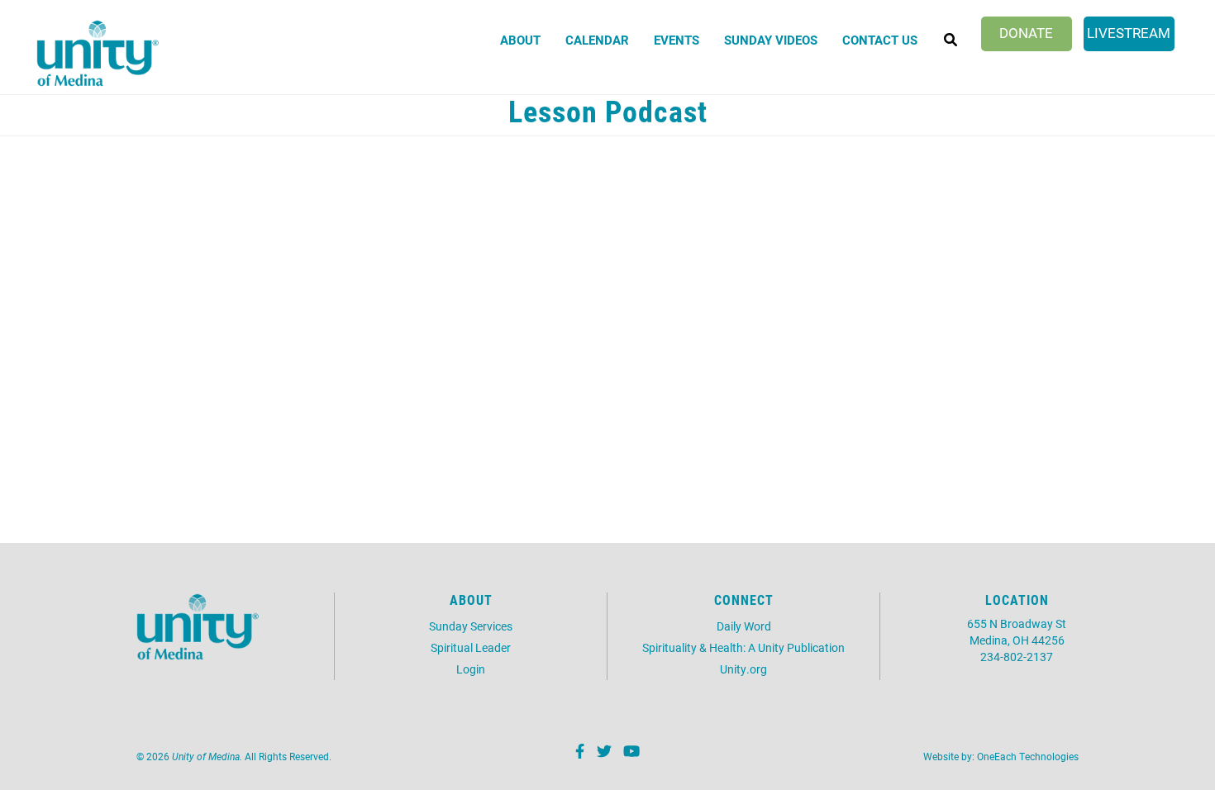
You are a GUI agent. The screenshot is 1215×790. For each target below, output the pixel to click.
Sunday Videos (770, 39)
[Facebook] (577, 753)
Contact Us (879, 39)
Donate (1026, 32)
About (520, 39)
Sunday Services (470, 626)
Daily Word (744, 626)
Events (676, 39)
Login (470, 669)
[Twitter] (602, 753)
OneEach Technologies (1028, 756)
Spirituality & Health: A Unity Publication (743, 647)
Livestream (1128, 32)
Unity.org (743, 669)
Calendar (597, 39)
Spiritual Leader (471, 647)
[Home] (98, 53)
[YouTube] (629, 753)
